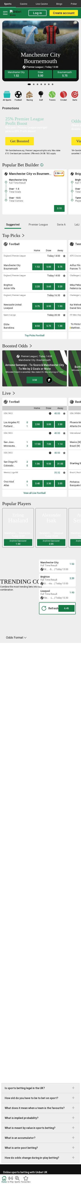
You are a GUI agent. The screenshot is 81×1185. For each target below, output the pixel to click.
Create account (64, 13)
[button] (16, 74)
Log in (37, 13)
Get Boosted (19, 141)
